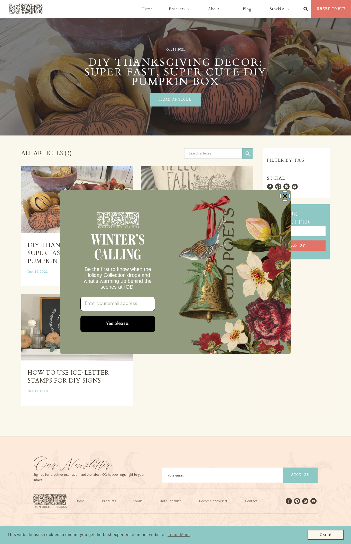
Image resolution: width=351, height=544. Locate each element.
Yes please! (118, 324)
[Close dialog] (285, 196)
